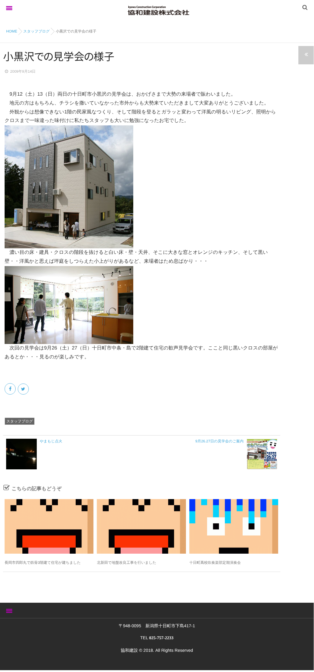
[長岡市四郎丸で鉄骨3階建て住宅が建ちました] (49, 526)
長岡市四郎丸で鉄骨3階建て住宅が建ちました (43, 562)
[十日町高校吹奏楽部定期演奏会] (233, 526)
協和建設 (129, 650)
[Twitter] (24, 389)
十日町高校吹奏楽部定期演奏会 (215, 562)
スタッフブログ (19, 421)
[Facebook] (11, 389)
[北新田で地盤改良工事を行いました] (141, 526)
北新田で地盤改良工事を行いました (126, 562)
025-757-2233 (161, 638)
